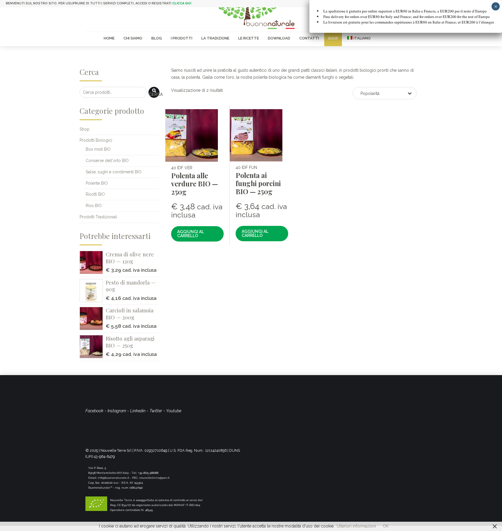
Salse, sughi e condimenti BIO (113, 172)
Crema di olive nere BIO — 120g (130, 258)
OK (386, 526)
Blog (156, 38)
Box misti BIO (98, 149)
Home (109, 38)
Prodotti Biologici (96, 140)
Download (279, 38)
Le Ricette (248, 38)
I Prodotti (181, 38)
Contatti (309, 38)
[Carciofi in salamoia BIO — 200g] (93, 318)
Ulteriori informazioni (356, 526)
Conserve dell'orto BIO (107, 160)
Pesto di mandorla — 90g (131, 286)
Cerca (154, 94)
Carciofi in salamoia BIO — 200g (129, 314)
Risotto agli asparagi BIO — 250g (130, 342)
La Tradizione (215, 38)
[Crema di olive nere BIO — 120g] (93, 262)
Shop (333, 38)
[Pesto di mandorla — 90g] (93, 290)
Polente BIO (97, 183)
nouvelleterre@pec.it (154, 477)
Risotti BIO (95, 194)
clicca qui (181, 3)
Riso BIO (94, 205)
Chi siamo (132, 38)
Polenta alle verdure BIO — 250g (194, 183)
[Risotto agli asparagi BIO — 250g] (93, 346)
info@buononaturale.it (113, 477)
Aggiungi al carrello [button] (190, 233)
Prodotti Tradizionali (98, 217)
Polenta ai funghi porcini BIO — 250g (258, 183)
